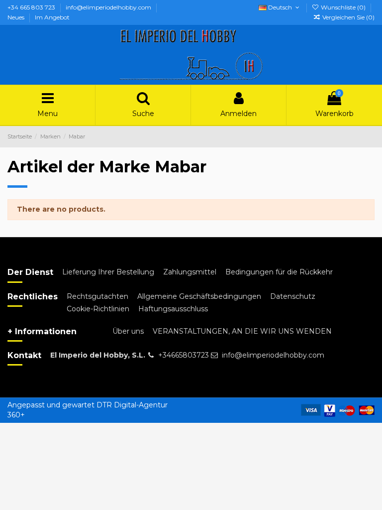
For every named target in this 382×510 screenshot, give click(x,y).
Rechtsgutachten (97, 296)
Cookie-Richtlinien (98, 308)
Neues (16, 17)
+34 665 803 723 (32, 7)
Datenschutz (292, 296)
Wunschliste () (343, 7)
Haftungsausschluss (173, 308)
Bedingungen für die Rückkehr (279, 271)
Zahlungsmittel (189, 271)
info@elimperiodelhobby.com (109, 7)
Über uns (128, 331)
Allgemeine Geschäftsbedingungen (199, 296)
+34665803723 (183, 355)
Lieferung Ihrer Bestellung (108, 271)
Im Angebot (52, 17)
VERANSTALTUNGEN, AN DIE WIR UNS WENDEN (242, 331)
